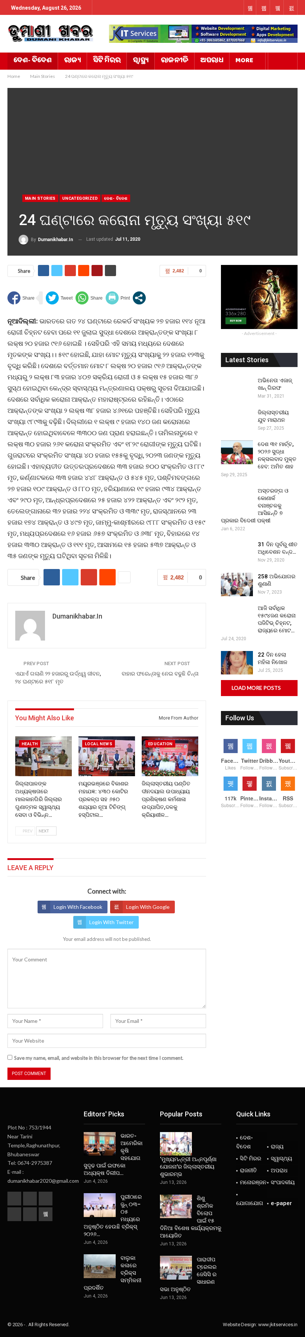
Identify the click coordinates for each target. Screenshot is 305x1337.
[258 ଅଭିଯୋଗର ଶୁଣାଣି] (237, 585)
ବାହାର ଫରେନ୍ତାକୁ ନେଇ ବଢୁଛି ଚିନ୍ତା (160, 673)
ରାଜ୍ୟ (72, 61)
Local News (98, 744)
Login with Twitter (111, 922)
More (244, 61)
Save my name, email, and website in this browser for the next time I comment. (98, 1058)
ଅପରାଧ (211, 61)
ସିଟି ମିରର (107, 61)
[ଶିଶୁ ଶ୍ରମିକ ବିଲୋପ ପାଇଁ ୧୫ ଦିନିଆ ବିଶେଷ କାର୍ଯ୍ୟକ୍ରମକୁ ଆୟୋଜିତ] (176, 1207)
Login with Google (148, 907)
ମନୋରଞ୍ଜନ (253, 1182)
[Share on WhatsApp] (89, 297)
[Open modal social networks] (139, 297)
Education (160, 744)
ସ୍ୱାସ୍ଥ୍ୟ (140, 61)
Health (30, 744)
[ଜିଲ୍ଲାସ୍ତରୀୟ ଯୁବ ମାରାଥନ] (237, 421)
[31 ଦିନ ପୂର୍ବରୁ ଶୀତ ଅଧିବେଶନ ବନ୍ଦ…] (237, 553)
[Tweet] (59, 297)
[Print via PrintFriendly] (118, 297)
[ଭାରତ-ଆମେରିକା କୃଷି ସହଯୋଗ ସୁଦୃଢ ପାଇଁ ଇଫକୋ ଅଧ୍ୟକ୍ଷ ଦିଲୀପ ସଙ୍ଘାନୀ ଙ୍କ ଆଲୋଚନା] (100, 1144)
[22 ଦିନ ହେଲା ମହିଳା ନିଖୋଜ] (237, 663)
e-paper (281, 1203)
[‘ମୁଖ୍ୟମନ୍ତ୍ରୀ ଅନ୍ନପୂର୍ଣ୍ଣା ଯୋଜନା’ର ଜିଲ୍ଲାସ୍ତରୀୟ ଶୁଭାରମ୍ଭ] (176, 1144)
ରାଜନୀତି (174, 61)
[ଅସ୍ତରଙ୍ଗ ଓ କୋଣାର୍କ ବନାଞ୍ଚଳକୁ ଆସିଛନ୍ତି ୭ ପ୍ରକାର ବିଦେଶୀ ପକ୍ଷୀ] (237, 499)
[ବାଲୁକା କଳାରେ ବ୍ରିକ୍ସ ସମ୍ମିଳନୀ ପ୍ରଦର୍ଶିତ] (100, 1266)
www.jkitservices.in (278, 1324)
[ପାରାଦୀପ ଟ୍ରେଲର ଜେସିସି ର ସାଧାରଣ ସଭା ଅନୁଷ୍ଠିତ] (176, 1268)
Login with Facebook (78, 907)
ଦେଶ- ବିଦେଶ (32, 61)
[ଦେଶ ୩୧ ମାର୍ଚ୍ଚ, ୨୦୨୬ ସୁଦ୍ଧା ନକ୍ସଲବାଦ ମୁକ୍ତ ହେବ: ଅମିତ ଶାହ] (237, 452)
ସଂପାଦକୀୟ (283, 1182)
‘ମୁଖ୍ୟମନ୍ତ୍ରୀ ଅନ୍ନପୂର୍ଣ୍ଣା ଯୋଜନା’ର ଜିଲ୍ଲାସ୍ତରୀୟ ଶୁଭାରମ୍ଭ (188, 1167)
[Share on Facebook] (21, 297)
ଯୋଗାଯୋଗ (249, 1203)
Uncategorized (80, 198)
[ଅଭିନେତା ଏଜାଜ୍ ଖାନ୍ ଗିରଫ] (237, 389)
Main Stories (40, 198)
